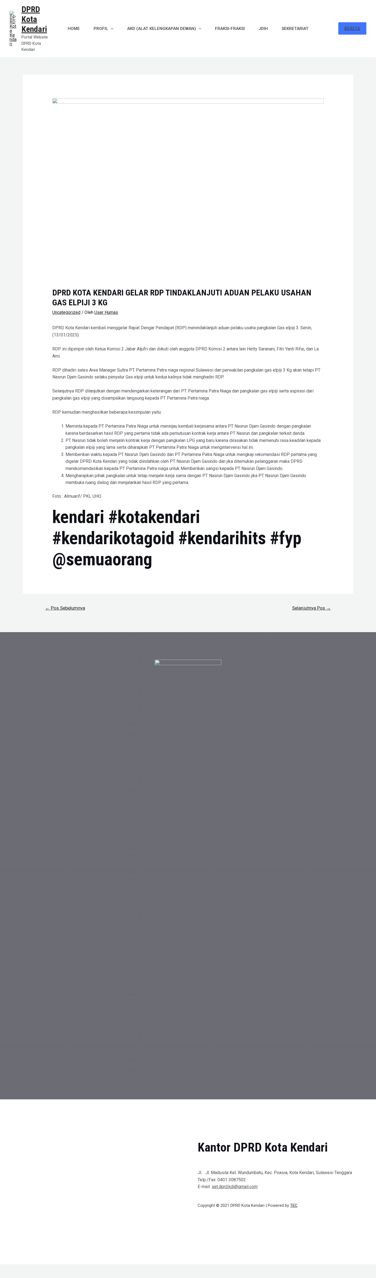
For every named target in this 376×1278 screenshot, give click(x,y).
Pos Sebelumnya (65, 608)
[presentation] (110, 28)
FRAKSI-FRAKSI (230, 28)
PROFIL (101, 28)
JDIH (263, 28)
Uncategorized (66, 312)
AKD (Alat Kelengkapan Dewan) (161, 28)
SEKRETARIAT (295, 28)
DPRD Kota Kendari (34, 19)
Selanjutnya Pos (311, 608)
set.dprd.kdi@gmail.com (235, 1186)
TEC (294, 1205)
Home (74, 28)
